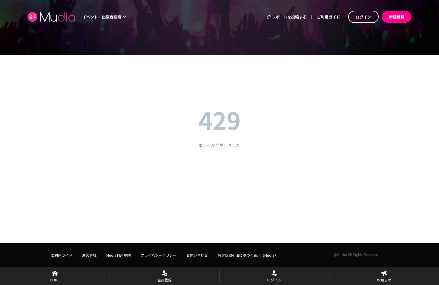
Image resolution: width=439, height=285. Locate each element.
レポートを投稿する (289, 17)
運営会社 (89, 255)
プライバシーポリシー (158, 255)
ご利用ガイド (328, 17)
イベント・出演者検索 (102, 17)
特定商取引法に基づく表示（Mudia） (248, 255)
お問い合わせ (197, 255)
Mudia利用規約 (118, 255)
